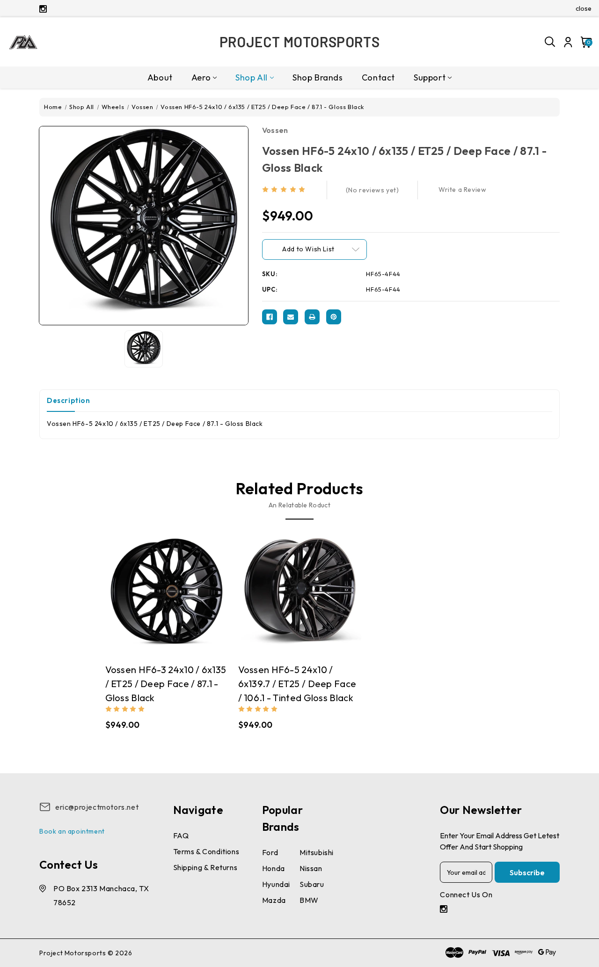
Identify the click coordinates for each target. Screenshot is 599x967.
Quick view (139, 595)
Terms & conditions (206, 851)
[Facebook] (269, 316)
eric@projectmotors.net (97, 807)
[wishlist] (194, 596)
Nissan (311, 868)
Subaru (312, 884)
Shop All (251, 77)
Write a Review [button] (462, 189)
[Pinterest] (333, 316)
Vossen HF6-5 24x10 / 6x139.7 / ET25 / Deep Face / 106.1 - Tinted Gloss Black (297, 683)
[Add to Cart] (176, 595)
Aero (201, 77)
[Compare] (157, 596)
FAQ (181, 835)
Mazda (274, 900)
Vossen (275, 130)
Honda (273, 868)
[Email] (290, 316)
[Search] (550, 42)
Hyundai (276, 884)
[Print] (312, 316)
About (160, 77)
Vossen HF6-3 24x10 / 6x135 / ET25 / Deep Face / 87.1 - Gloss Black (165, 683)
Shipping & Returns (205, 867)
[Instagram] (43, 9)
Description (68, 400)
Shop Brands (317, 77)
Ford (270, 852)
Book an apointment (72, 831)
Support (430, 77)
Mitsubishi (317, 852)
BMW (309, 900)
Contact (378, 77)
